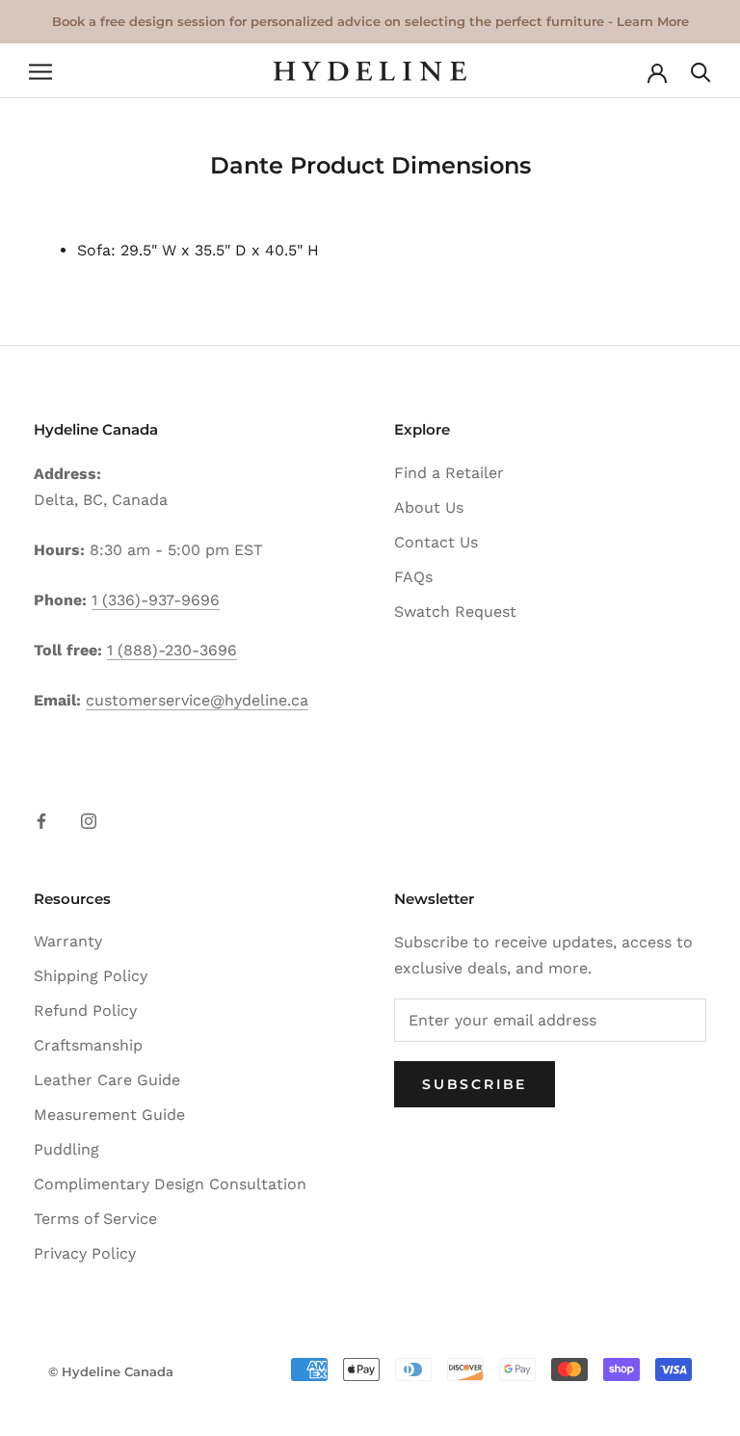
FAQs (413, 577)
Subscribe (474, 1084)
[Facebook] (41, 820)
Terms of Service (95, 1219)
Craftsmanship (88, 1045)
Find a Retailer (449, 473)
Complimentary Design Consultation (170, 1184)
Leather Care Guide (107, 1080)
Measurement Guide (109, 1114)
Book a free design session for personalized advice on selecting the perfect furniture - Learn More (370, 21)
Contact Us (436, 542)
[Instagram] (88, 820)
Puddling (66, 1149)
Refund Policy (85, 1010)
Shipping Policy (90, 976)
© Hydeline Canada (110, 1371)
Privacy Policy (85, 1253)
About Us (428, 507)
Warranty (68, 941)
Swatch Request (455, 611)
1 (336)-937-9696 (156, 600)
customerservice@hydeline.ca (197, 700)
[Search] (701, 71)
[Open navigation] (40, 71)
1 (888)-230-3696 (172, 650)
